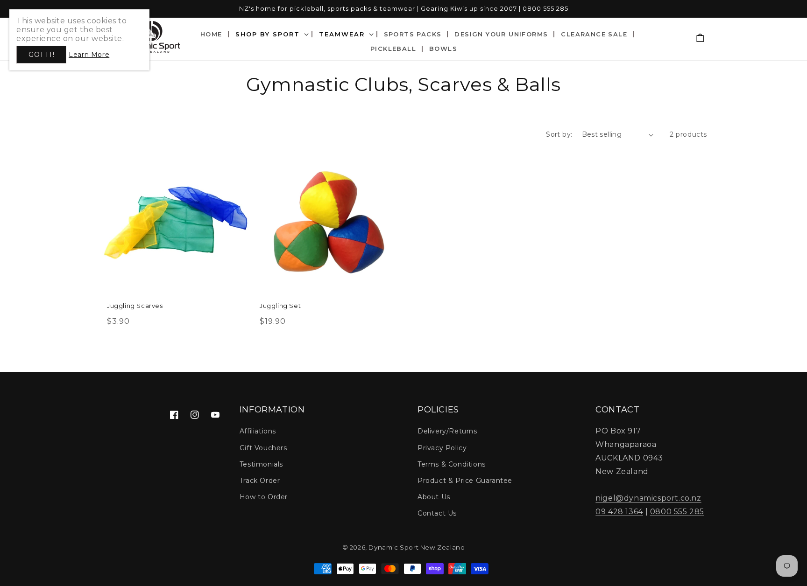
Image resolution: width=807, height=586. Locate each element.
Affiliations (258, 431)
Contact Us (437, 513)
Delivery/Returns (447, 431)
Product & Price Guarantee (465, 480)
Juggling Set (280, 305)
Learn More (89, 54)
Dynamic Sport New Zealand (416, 547)
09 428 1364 (619, 511)
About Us (434, 497)
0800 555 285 (677, 511)
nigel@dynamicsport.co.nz (648, 498)
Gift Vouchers (263, 448)
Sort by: (559, 134)
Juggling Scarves (135, 305)
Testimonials (261, 464)
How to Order (264, 497)
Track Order (260, 480)
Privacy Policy (442, 448)
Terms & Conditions (452, 464)
